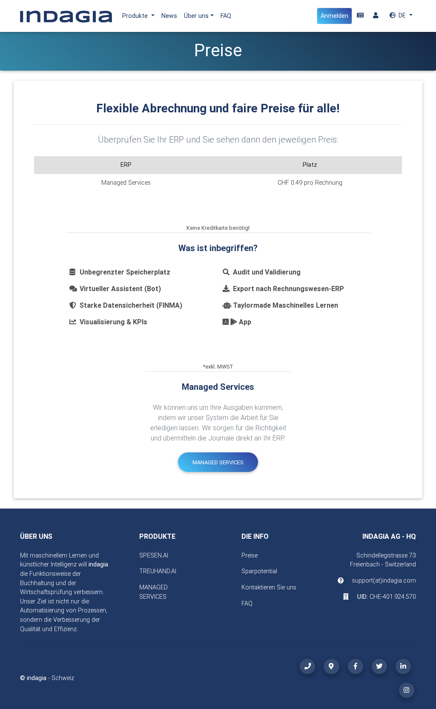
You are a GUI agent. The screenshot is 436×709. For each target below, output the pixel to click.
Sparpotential (259, 571)
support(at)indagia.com (384, 580)
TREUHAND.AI (157, 571)
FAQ (226, 16)
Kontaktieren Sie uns (268, 587)
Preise (249, 555)
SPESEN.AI (153, 555)
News (169, 16)
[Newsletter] (360, 16)
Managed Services (218, 462)
